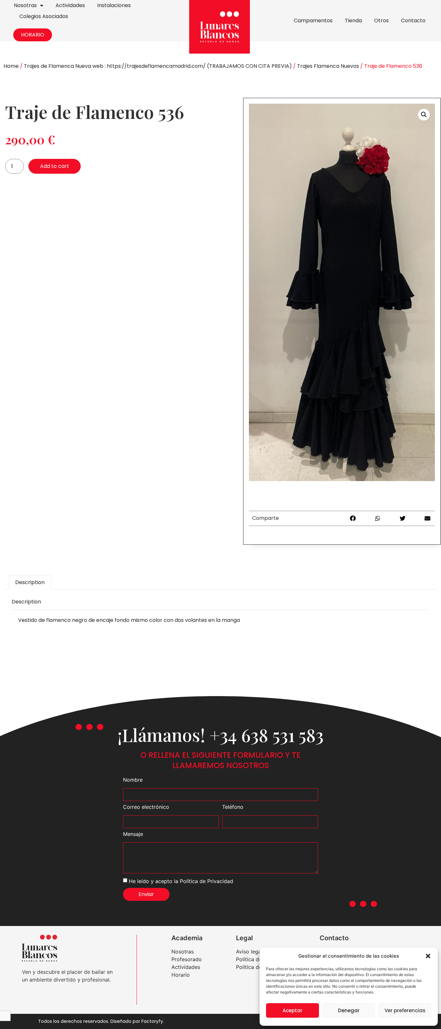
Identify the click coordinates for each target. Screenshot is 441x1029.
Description (30, 582)
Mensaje (133, 834)
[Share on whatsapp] (378, 518)
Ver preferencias (405, 1010)
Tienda (353, 20)
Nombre (133, 780)
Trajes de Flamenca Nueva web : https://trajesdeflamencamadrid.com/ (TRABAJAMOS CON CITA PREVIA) (158, 66)
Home (11, 66)
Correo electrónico (146, 807)
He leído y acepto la (181, 881)
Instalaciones (114, 5)
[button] (428, 956)
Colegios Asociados (43, 16)
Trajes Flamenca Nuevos (328, 66)
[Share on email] (427, 518)
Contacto (413, 20)
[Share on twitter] (402, 518)
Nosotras (25, 5)
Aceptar (292, 1010)
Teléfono (232, 807)
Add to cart (54, 166)
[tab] (30, 582)
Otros (381, 20)
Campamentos (313, 20)
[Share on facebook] (353, 518)
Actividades (70, 5)
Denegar (349, 1010)
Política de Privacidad (206, 881)
